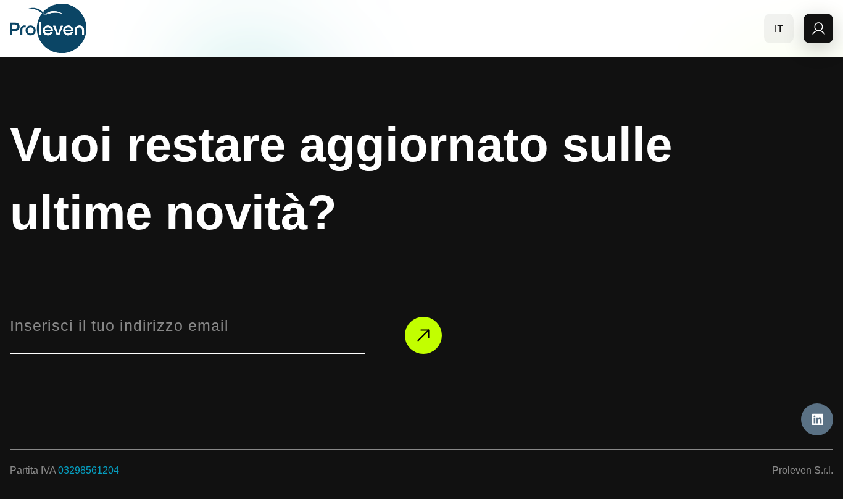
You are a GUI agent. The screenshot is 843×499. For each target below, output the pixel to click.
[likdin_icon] (817, 419)
